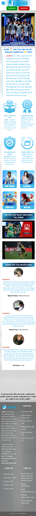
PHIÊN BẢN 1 (12, 8)
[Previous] (2, 251)
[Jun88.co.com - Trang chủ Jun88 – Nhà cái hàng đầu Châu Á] (18, 3)
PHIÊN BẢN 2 (24, 8)
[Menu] (3, 3)
